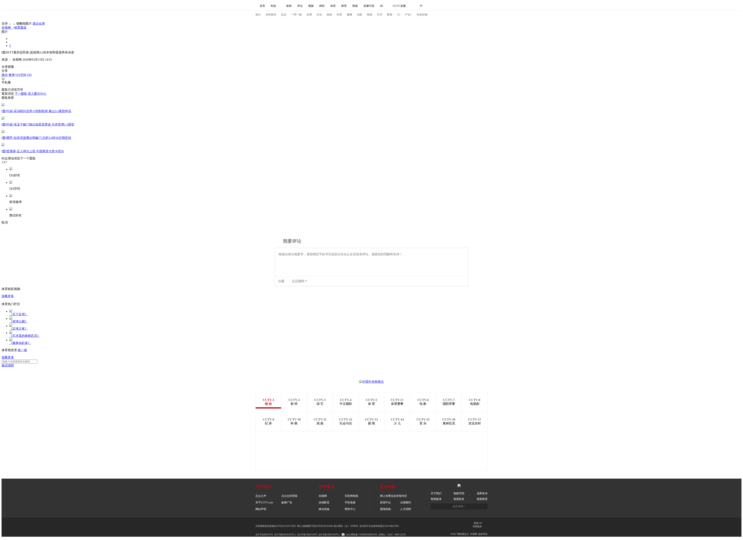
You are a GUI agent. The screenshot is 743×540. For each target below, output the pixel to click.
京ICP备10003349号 (307, 534)
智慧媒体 (436, 499)
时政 (273, 5)
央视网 (7, 27)
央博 (309, 14)
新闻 (289, 5)
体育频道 (20, 27)
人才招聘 (405, 509)
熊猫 (355, 5)
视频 (311, 5)
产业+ (408, 14)
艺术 (379, 14)
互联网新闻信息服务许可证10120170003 (275, 526)
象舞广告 (286, 502)
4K (381, 5)
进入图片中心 (37, 93)
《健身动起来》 (20, 343)
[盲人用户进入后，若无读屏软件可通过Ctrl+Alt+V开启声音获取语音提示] (460, 6)
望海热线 (385, 509)
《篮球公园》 (18, 321)
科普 (339, 14)
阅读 (369, 14)
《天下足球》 (18, 314)
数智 (389, 14)
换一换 (22, 350)
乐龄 (359, 14)
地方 (258, 14)
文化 (319, 14)
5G (398, 14)
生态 (283, 14)
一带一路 (296, 14)
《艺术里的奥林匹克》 (24, 335)
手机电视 (350, 502)
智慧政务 (459, 499)
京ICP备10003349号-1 (329, 534)
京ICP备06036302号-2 (285, 534)
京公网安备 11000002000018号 (361, 534)
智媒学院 (459, 493)
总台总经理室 (289, 495)
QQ (29, 75)
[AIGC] (442, 6)
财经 (322, 5)
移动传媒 (324, 509)
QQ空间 (20, 75)
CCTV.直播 (399, 5)
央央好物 (422, 14)
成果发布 (482, 493)
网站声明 (260, 509)
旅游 (329, 14)
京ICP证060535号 (264, 534)
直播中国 (368, 5)
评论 (300, 5)
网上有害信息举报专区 (393, 495)
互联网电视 (351, 495)
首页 (262, 5)
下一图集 (21, 93)
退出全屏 (39, 23)
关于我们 (436, 493)
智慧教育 (482, 499)
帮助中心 (350, 509)
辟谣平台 (385, 502)
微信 (5, 75)
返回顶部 (8, 365)
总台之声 (260, 495)
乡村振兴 (270, 14)
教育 (344, 5)
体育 (333, 5)
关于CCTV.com (264, 502)
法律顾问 (405, 502)
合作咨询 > (459, 506)
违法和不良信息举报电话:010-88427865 (379, 526)
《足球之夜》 (18, 328)
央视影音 (324, 502)
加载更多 (8, 296)
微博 (12, 75)
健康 (349, 14)
